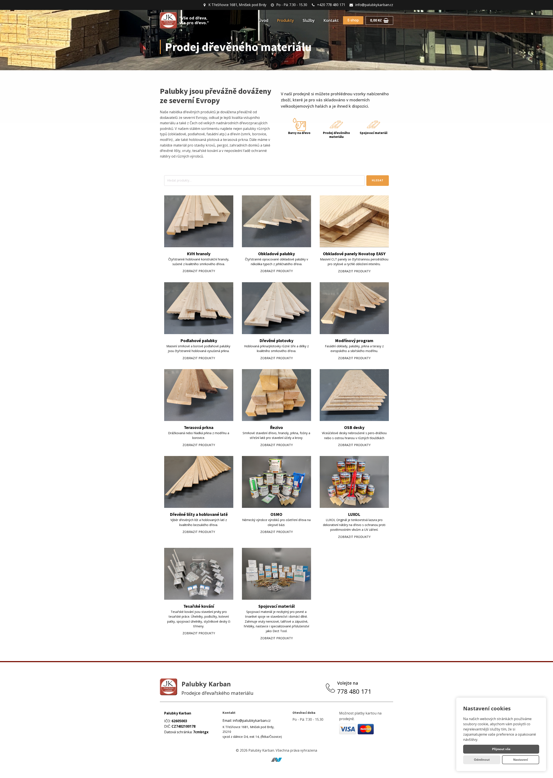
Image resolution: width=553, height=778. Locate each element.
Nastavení (520, 759)
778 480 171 (355, 691)
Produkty (285, 20)
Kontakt (331, 20)
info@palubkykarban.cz (374, 4)
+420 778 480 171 (331, 4)
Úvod (263, 20)
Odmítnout (482, 759)
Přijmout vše (501, 749)
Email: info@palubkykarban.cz (246, 720)
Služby (309, 20)
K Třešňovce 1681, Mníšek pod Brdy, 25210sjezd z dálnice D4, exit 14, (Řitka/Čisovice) (252, 732)
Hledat (377, 180)
